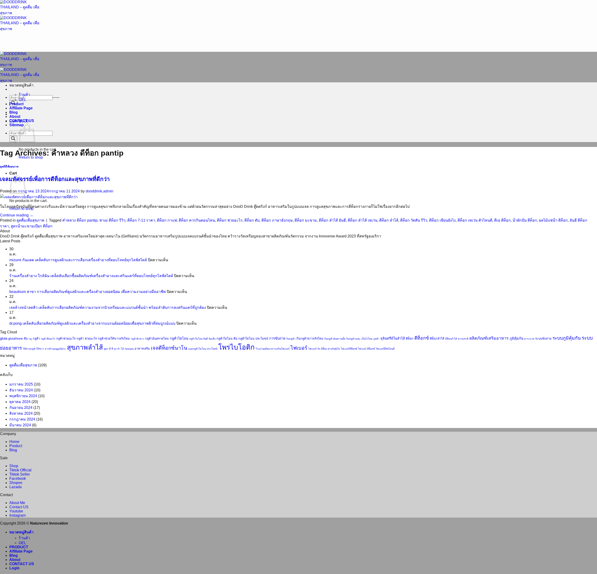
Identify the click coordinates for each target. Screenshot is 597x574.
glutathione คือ (18, 338)
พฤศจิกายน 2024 (23, 396)
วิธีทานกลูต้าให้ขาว (33, 348)
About (14, 116)
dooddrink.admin (99, 191)
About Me (17, 503)
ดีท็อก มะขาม (306, 220)
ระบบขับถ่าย (543, 338)
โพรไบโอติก (236, 347)
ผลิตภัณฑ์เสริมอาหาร (489, 338)
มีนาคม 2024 (20, 425)
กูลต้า (376, 338)
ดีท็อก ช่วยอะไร (230, 220)
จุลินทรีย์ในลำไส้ (392, 338)
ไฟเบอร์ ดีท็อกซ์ (366, 348)
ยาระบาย (529, 338)
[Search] (13, 139)
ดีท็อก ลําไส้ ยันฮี (332, 220)
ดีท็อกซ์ (421, 338)
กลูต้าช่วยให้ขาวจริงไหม (114, 338)
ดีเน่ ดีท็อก (502, 220)
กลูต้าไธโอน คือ (226, 338)
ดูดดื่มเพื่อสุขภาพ (9, 166)
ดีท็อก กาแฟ (167, 220)
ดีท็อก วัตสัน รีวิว (413, 220)
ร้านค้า (24, 95)
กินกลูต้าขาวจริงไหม (309, 338)
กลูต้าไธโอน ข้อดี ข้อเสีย (202, 338)
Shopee (15, 483)
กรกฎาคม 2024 (22, 419)
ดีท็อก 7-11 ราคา (141, 220)
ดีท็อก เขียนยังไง (442, 220)
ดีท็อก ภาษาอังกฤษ (277, 220)
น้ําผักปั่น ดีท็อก (525, 220)
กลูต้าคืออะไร (48, 338)
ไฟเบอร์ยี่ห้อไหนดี (385, 348)
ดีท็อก (409, 338)
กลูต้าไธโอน (179, 338)
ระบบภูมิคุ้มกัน (566, 338)
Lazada (15, 487)
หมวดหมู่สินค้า (21, 532)
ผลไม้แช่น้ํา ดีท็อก (553, 220)
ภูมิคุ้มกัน (516, 338)
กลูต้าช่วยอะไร (66, 338)
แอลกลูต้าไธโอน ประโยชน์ (202, 348)
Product (16, 104)
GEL (22, 100)
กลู (30, 338)
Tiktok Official (20, 470)
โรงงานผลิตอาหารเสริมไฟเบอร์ (273, 348)
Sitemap (16, 125)
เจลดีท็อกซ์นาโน (169, 348)
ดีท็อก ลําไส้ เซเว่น (362, 220)
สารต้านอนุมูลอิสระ (55, 348)
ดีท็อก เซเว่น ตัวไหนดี (475, 220)
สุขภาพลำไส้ (85, 347)
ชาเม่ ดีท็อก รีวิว (112, 220)
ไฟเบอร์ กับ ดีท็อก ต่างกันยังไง (324, 348)
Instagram (17, 515)
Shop (13, 466)
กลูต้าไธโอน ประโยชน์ (253, 338)
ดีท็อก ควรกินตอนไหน (197, 220)
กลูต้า (36, 338)
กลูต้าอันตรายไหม (157, 338)
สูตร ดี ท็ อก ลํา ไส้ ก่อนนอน (119, 348)
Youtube (16, 511)
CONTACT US (21, 121)
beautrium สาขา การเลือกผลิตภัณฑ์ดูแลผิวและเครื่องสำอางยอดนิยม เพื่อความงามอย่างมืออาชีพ (87, 292)
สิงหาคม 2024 (21, 413)
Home (14, 442)
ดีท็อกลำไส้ (437, 338)
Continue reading (16, 215)
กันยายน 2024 (20, 408)
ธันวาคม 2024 (21, 390)
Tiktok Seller (19, 474)
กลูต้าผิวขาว (137, 338)
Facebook (17, 478)
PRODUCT (18, 547)
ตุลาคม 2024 (20, 402)
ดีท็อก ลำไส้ (388, 220)
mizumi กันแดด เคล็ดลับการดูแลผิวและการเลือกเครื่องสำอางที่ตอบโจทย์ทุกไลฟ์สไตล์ (78, 260)
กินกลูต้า (290, 338)
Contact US (18, 507)
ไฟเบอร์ (299, 348)
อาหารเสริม (142, 348)
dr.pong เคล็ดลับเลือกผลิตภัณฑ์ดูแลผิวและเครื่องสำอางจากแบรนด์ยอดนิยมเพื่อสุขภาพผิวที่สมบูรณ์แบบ (92, 323)
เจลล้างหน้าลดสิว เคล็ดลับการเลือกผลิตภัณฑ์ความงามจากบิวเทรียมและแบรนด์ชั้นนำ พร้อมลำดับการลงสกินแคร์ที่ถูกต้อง (107, 308)
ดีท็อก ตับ (252, 220)
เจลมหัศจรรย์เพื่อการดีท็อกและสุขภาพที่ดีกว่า (55, 179)
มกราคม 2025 (21, 384)
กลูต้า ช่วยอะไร (86, 338)
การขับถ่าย (277, 338)
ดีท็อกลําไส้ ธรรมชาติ (457, 338)
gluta (3, 338)
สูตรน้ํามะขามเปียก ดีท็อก (31, 226)
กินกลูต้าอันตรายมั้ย (334, 338)
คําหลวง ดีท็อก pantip (79, 220)
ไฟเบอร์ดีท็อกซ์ (349, 348)
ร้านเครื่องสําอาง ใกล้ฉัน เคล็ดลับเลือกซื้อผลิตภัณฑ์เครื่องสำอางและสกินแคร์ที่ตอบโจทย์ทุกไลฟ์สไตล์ (91, 276)
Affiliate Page (21, 108)
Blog (13, 112)
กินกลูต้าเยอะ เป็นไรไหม (359, 338)
